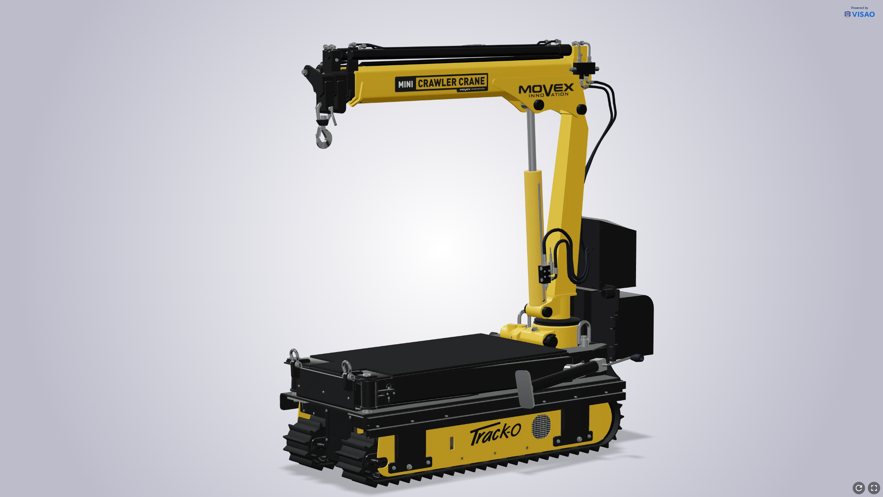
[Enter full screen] (874, 488)
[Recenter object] (859, 488)
